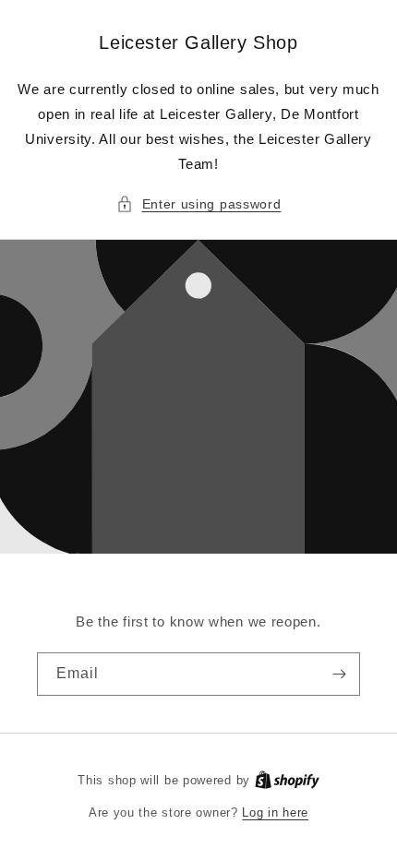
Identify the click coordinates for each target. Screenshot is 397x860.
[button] (199, 204)
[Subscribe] (339, 674)
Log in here (275, 812)
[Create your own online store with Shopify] (287, 780)
